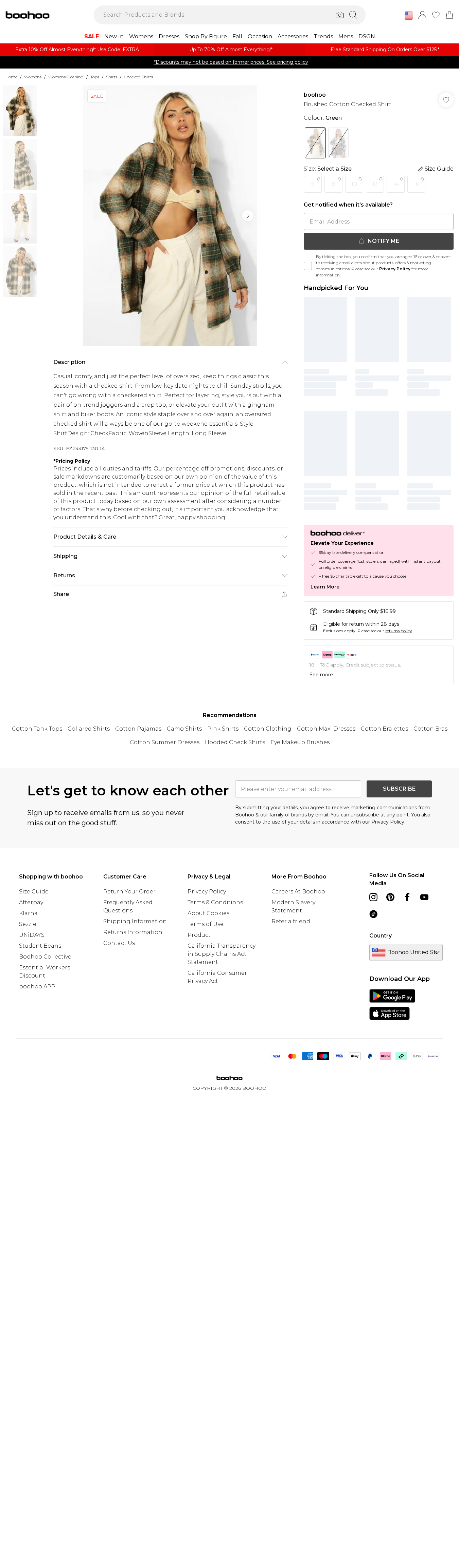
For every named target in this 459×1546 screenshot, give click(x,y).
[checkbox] (308, 266)
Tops (94, 76)
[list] (170, 215)
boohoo (315, 95)
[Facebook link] (407, 897)
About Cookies (208, 913)
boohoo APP (37, 986)
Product (199, 935)
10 (354, 184)
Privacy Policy (394, 268)
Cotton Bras (430, 729)
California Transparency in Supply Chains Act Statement (221, 954)
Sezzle (27, 924)
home (11, 76)
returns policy (398, 630)
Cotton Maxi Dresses (326, 729)
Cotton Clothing (268, 729)
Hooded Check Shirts (235, 742)
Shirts (111, 76)
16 (416, 184)
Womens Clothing (66, 76)
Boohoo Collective (45, 956)
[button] (409, 15)
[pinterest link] (390, 897)
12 (375, 184)
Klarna (28, 913)
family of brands (288, 815)
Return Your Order (129, 891)
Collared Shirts (89, 729)
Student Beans (40, 946)
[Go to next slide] (247, 215)
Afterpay (31, 902)
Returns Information (132, 932)
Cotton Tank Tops (37, 729)
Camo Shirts (184, 729)
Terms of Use (206, 924)
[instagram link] (373, 897)
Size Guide (34, 891)
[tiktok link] (373, 914)
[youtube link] (424, 897)
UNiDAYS (32, 935)
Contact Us (119, 943)
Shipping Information (135, 921)
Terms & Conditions (215, 902)
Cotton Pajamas (138, 729)
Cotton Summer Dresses (164, 742)
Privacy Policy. (388, 822)
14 (396, 184)
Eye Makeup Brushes (300, 742)
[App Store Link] (392, 1004)
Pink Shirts (223, 729)
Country (380, 935)
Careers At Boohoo (298, 891)
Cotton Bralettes (384, 729)
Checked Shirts (138, 76)
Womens (32, 76)
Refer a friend (290, 921)
